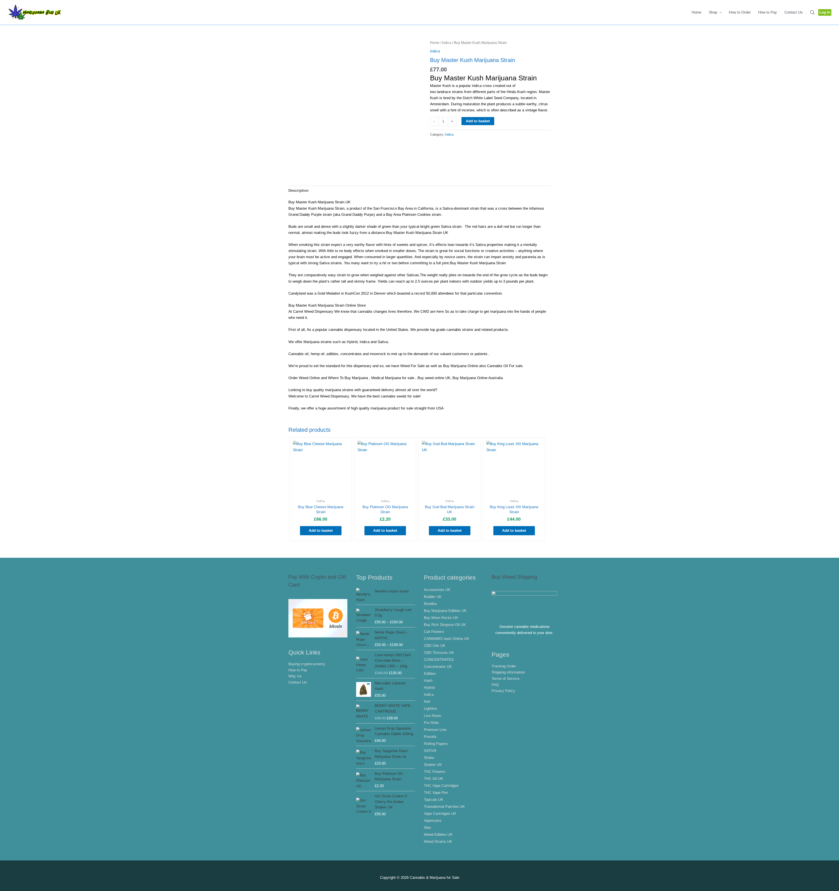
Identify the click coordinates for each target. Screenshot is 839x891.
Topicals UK (433, 800)
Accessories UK (437, 590)
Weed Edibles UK (438, 834)
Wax (427, 827)
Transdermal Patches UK (444, 807)
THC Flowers (434, 772)
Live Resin (432, 716)
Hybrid (429, 688)
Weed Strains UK (438, 841)
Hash (428, 681)
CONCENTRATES (439, 660)
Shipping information (508, 672)
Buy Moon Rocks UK (441, 618)
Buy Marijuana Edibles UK (445, 611)
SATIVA (430, 751)
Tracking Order (504, 666)
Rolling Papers (436, 744)
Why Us (295, 676)
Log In (824, 12)
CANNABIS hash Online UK (446, 639)
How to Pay (767, 12)
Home (696, 12)
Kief (427, 701)
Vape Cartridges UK (440, 814)
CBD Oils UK (434, 646)
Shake (429, 758)
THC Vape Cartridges (441, 786)
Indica (446, 43)
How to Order (740, 12)
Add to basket (478, 121)
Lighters (430, 708)
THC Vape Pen (436, 793)
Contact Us (793, 12)
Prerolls (430, 737)
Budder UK (433, 597)
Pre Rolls (431, 723)
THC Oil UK (433, 779)
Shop (713, 12)
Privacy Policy (503, 691)
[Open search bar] (812, 12)
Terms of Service (505, 679)
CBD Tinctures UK (439, 653)
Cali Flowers (434, 632)
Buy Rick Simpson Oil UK (445, 625)
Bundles (430, 604)
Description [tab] (298, 190)
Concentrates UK (438, 667)
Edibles (430, 674)
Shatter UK (433, 765)
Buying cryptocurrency (306, 664)
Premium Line (435, 730)
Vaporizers (432, 820)
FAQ (495, 685)
